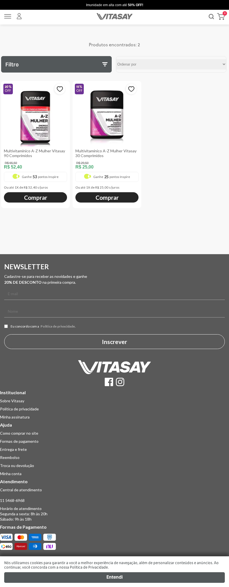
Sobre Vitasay (12, 400)
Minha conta (11, 473)
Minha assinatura (15, 417)
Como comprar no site (19, 433)
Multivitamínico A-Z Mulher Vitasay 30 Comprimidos (106, 153)
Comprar (35, 197)
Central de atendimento (21, 489)
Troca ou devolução (17, 465)
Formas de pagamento (19, 441)
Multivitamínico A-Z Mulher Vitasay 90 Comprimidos (34, 153)
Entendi (114, 577)
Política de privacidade (57, 326)
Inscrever (114, 341)
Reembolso (10, 457)
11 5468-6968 (12, 500)
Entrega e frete (13, 449)
